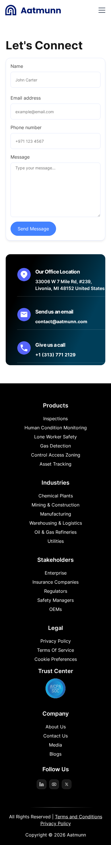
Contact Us (55, 736)
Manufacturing (55, 514)
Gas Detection (55, 446)
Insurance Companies (55, 582)
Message (20, 157)
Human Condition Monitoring (55, 427)
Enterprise (56, 573)
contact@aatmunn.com (61, 321)
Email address (26, 98)
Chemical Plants (55, 496)
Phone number (26, 127)
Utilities (56, 541)
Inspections (55, 418)
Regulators (55, 591)
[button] (100, 10)
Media (55, 745)
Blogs (55, 754)
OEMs (55, 609)
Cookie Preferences (55, 659)
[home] (33, 10)
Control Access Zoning (55, 455)
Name (17, 66)
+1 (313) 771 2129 (55, 355)
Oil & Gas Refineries (55, 532)
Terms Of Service (55, 650)
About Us (56, 727)
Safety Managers (55, 600)
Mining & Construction (55, 505)
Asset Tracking (55, 464)
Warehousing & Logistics (55, 523)
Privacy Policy (55, 641)
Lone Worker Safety (55, 437)
